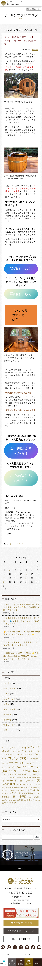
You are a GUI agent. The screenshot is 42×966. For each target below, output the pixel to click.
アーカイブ (10, 812)
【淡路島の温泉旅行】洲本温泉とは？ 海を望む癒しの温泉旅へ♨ (20, 643)
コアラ (17, 758)
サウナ (10, 544)
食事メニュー (9, 730)
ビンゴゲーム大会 (22, 771)
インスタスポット (30, 751)
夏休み (31, 780)
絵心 (7, 800)
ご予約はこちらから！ (21, 450)
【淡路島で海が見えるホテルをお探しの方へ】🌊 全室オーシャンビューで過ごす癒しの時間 (21, 621)
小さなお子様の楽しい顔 (23, 787)
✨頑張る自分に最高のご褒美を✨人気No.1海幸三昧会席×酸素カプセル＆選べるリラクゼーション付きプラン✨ (21, 656)
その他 (6, 683)
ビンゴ (16, 767)
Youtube (39, 947)
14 (26, 574)
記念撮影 (21, 800)
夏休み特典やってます (26, 784)
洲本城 (22, 793)
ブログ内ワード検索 (15, 830)
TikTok (33, 947)
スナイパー (6, 767)
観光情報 (7, 720)
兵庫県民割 (12, 780)
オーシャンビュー (11, 754)
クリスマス (27, 754)
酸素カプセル (33, 800)
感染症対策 (15, 790)
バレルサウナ (18, 544)
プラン (6, 704)
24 (4, 582)
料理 (24, 790)
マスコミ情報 (9, 709)
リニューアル (8, 777)
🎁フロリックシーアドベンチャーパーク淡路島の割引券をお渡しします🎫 (21, 633)
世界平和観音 (21, 777)
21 (26, 578)
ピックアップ (9, 699)
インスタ (16, 751)
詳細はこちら (21, 269)
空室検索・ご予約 (23, 923)
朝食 (8, 793)
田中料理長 (22, 796)
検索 (37, 837)
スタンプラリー (32, 763)
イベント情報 (9, 688)
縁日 (14, 800)
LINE (27, 947)
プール (35, 774)
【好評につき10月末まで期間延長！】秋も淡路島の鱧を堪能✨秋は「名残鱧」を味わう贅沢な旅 (21, 607)
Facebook (15, 947)
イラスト (18, 747)
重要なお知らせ (10, 725)
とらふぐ (6, 748)
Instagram (9, 947)
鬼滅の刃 (6, 803)
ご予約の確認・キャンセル (20, 931)
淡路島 (31, 793)
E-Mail (3, 947)
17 (4, 578)
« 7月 (4, 589)
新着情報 (35, 50)
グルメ (6, 694)
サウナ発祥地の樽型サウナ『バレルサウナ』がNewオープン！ (20, 40)
